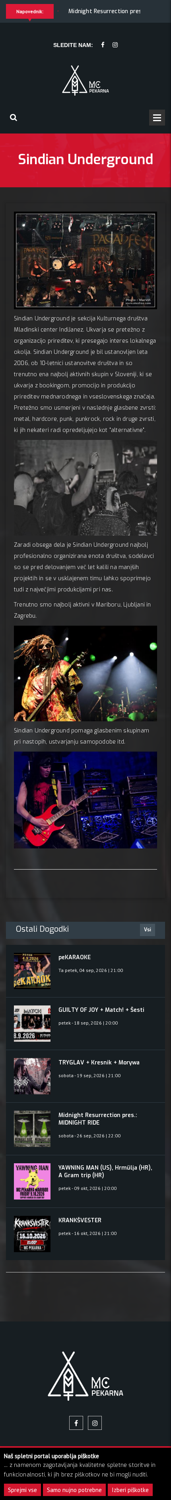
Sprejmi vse (22, 1490)
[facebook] (103, 45)
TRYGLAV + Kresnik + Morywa (99, 1062)
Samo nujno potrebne (74, 1490)
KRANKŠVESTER (79, 1220)
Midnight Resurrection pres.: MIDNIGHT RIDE (105, 11)
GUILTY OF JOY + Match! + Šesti (101, 1010)
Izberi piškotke (130, 1490)
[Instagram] (115, 45)
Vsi (147, 930)
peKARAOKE (74, 957)
